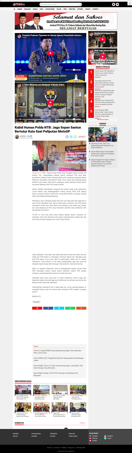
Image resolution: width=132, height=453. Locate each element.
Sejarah (52, 436)
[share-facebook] (67, 136)
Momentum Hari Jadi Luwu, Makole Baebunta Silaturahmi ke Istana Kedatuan (102, 146)
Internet (80, 9)
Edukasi (87, 9)
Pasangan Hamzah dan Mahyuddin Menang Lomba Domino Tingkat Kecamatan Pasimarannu (104, 84)
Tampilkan (82, 423)
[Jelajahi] (129, 3)
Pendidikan (53, 433)
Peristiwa (72, 9)
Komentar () (82, 136)
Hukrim (19, 9)
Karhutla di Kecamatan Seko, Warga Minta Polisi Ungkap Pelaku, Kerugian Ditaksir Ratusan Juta (105, 93)
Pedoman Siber (80, 447)
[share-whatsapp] (75, 136)
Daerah (35, 9)
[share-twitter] (71, 136)
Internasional (36, 433)
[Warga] (113, 4)
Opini (65, 9)
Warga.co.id (71, 447)
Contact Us (57, 447)
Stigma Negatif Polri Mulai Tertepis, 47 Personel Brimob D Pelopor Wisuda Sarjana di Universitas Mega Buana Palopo (103, 163)
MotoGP (15, 436)
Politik (59, 9)
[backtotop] (66, 429)
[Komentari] (81, 308)
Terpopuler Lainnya (102, 119)
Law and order (50, 9)
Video (41, 9)
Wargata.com (36, 173)
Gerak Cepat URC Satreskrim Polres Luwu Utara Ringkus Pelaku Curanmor (104, 73)
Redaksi (64, 447)
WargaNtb (20, 123)
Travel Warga (73, 436)
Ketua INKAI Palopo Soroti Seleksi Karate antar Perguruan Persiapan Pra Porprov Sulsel (102, 154)
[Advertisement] (22, 170)
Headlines (27, 9)
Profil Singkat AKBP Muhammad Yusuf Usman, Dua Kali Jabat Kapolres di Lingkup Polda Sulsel (104, 113)
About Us (49, 447)
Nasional (16, 433)
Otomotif (95, 9)
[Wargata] (117, 4)
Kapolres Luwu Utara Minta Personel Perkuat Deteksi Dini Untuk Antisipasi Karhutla (105, 102)
